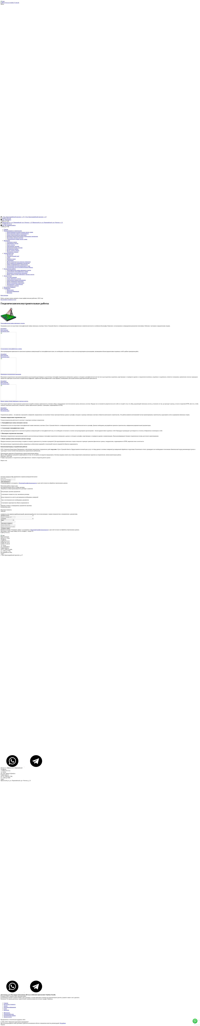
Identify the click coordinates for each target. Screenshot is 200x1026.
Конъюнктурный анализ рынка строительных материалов (22, 236)
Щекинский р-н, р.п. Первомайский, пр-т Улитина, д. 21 (17, 222)
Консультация (4, 295)
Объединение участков (13, 246)
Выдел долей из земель (13, 250)
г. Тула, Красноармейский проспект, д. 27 (13, 217)
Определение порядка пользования (16, 280)
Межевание (7, 240)
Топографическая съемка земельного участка (19, 270)
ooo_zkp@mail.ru (6, 219)
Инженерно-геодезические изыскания (17, 273)
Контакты (9, 292)
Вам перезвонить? (5, 481)
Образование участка (12, 243)
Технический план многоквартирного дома (18, 266)
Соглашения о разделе (13, 285)
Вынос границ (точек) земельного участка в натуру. (14, 401)
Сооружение (10, 260)
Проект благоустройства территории (16, 235)
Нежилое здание (11, 259)
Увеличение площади (12, 252)
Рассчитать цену (5, 331)
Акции (5, 1006)
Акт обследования (12, 277)
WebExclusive (29, 1019)
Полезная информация (13, 291)
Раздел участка (11, 245)
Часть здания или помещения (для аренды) (18, 263)
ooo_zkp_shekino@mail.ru (9, 225)
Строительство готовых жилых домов (17, 239)
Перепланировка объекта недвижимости (18, 233)
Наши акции (10, 290)
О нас (5, 1008)
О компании (7, 288)
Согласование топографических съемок (17, 271)
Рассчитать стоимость (9, 287)
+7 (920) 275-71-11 (7, 224)
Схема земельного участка (14, 278)
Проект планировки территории (15, 283)
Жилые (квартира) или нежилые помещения (19, 261)
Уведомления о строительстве (15, 284)
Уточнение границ (12, 242)
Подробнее (3, 328)
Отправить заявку (5, 528)
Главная (6, 229)
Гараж (8, 257)
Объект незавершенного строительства (17, 264)
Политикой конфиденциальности (28, 483)
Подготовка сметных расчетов (15, 238)
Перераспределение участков (14, 247)
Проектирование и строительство (13, 230)
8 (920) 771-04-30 (14, 2)
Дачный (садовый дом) (13, 256)
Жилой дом (10, 254)
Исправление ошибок (12, 249)
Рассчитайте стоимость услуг (8, 299)
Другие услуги (8, 276)
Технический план (9, 253)
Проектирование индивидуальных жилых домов (20, 232)
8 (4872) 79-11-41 (5, 2)
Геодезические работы (10, 268)
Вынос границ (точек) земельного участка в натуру (20, 274)
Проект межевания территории (15, 281)
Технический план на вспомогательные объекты (20, 267)
